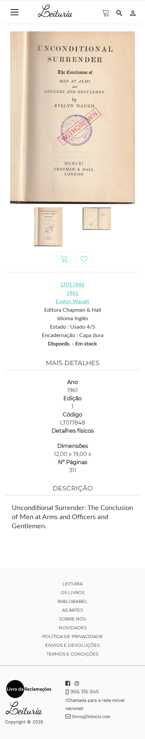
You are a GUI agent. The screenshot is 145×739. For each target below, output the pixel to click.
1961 (72, 293)
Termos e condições (72, 654)
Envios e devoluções (72, 645)
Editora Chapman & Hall (72, 310)
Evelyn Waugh (72, 301)
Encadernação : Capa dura (73, 335)
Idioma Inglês (72, 318)
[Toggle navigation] (14, 12)
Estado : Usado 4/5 (72, 327)
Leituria (72, 583)
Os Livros (73, 592)
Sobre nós (72, 618)
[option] (72, 117)
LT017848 (72, 284)
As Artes (72, 610)
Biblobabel (73, 601)
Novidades (73, 627)
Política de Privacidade (72, 636)
